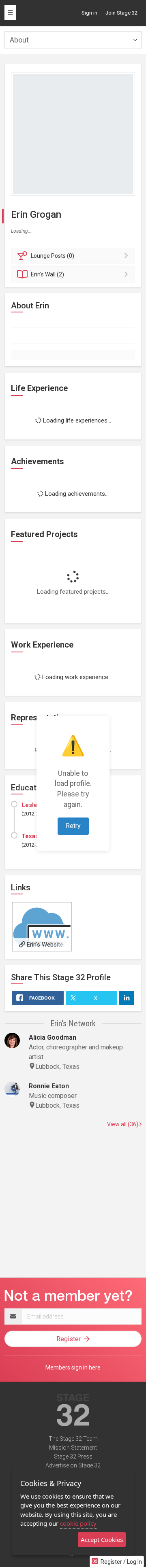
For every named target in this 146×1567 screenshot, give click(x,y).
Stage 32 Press (73, 1456)
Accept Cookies (102, 1539)
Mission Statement (73, 1447)
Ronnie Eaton (49, 1086)
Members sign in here (73, 1367)
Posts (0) (52, 256)
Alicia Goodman (52, 1037)
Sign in (89, 13)
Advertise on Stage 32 (73, 1465)
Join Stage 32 (121, 13)
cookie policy (78, 1523)
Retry (73, 826)
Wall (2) (47, 274)
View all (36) (123, 1124)
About (19, 40)
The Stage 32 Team (73, 1438)
